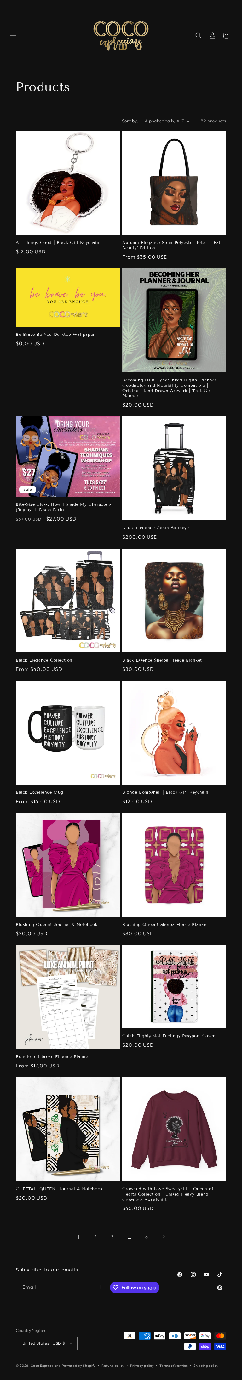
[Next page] (163, 1237)
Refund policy (112, 1365)
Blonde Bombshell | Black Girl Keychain (165, 792)
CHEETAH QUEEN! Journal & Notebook (59, 1188)
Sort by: (130, 121)
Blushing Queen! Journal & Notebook (56, 924)
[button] (13, 35)
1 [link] (78, 1237)
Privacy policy (142, 1365)
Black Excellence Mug (39, 792)
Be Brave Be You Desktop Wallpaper (55, 334)
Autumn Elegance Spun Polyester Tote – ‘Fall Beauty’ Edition (172, 245)
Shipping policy (206, 1365)
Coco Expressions (45, 1365)
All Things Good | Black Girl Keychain (57, 242)
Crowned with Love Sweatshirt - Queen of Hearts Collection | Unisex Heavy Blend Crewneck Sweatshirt (167, 1194)
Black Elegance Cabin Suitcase (155, 528)
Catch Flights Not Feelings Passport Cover (168, 1036)
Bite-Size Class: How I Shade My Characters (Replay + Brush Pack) (63, 507)
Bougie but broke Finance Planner (53, 1056)
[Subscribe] (100, 1287)
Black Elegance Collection (44, 660)
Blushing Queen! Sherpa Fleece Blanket (165, 924)
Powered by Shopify (79, 1365)
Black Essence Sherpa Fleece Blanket (162, 660)
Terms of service (173, 1365)
